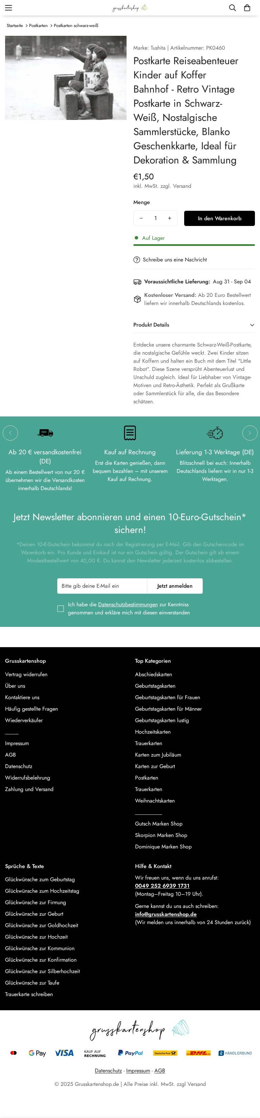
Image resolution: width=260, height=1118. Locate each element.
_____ (12, 732)
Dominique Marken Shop (163, 846)
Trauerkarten (148, 743)
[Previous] (10, 432)
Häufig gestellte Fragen (31, 709)
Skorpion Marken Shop (161, 835)
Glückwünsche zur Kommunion (39, 948)
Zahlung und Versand (29, 789)
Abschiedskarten (153, 674)
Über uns (15, 686)
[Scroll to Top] (247, 1081)
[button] (247, 8)
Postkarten (38, 25)
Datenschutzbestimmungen (128, 604)
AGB (10, 755)
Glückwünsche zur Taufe (32, 983)
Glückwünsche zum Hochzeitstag (42, 891)
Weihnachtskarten (155, 801)
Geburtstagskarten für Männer (168, 709)
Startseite (15, 25)
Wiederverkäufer (24, 720)
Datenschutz (18, 766)
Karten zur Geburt (155, 766)
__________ (148, 812)
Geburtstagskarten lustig (162, 720)
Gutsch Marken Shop (158, 824)
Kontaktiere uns (22, 697)
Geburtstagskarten (155, 686)
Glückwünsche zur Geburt (34, 914)
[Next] (250, 432)
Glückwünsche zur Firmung (35, 902)
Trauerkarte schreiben (29, 994)
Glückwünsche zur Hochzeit (36, 937)
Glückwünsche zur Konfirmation (41, 960)
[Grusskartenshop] (130, 8)
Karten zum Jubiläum (158, 755)
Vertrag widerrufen (26, 674)
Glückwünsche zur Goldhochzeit (41, 925)
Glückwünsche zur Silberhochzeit (42, 971)
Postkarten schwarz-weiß (76, 25)
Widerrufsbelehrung (27, 778)
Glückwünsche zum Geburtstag (40, 879)
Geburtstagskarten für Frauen (167, 697)
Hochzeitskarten (153, 732)
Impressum (17, 743)
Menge (141, 202)
